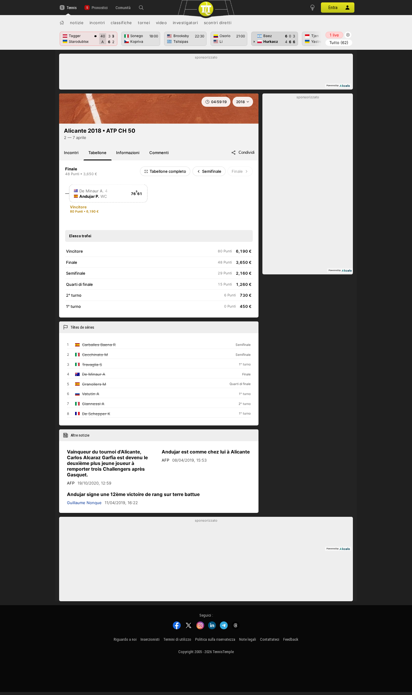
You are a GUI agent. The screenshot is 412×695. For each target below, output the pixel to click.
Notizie (77, 22)
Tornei (144, 22)
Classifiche (121, 22)
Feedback (290, 639)
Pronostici (99, 7)
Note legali (247, 639)
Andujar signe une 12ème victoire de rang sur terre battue (133, 494)
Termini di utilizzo (177, 639)
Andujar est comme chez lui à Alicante (206, 452)
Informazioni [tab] (127, 152)
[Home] (62, 22)
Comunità (123, 7)
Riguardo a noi (125, 639)
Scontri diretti (218, 22)
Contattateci (269, 639)
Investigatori (185, 22)
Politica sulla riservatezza (215, 639)
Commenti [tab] (159, 152)
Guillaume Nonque (84, 502)
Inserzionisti (150, 639)
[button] (141, 7)
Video (161, 22)
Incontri (97, 22)
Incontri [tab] (71, 152)
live (334, 35)
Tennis (72, 7)
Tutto (338, 42)
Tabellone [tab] (97, 152)
